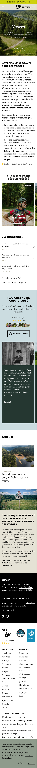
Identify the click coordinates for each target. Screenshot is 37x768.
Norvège (5, 660)
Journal (22, 681)
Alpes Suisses (7, 700)
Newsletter (24, 685)
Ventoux (5, 689)
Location (23, 660)
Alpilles (5, 668)
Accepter (31, 763)
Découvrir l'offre (9, 610)
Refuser (21, 763)
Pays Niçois (6, 657)
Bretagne (6, 693)
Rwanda (5, 704)
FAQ (21, 696)
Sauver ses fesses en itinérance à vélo (18, 737)
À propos (23, 692)
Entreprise (23, 678)
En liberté (23, 657)
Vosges (5, 671)
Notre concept (25, 689)
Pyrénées (6, 675)
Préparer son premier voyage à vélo (17, 721)
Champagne (7, 664)
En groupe (23, 653)
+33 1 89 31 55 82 (25, 590)
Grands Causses (8, 678)
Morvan (5, 686)
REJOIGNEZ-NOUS (20, 334)
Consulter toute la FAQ (11, 278)
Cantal (4, 707)
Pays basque (7, 697)
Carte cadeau (24, 674)
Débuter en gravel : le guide (13, 717)
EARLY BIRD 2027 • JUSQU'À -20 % (18, 2)
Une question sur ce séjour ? (14, 282)
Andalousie (6, 653)
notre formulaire (26, 587)
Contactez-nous (28, 7)
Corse (4, 682)
